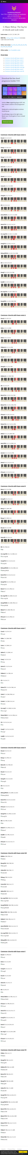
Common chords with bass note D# (14, 67)
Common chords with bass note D (14, 65)
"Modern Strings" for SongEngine (17, 14)
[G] (1, 46)
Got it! (23, 1151)
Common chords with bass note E (14, 69)
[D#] (19, 45)
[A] (6, 46)
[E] (21, 45)
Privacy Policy (11, 1149)
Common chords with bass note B (14, 62)
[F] (23, 45)
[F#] (26, 45)
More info (25, 1153)
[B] (11, 46)
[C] (11, 45)
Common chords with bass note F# (14, 71)
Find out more (7, 122)
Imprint (3, 1149)
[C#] (14, 45)
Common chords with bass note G (14, 58)
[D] (16, 45)
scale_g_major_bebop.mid (13, 38)
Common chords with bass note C (14, 64)
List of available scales (14, 50)
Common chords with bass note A (14, 60)
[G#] (4, 46)
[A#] (9, 46)
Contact (19, 1149)
